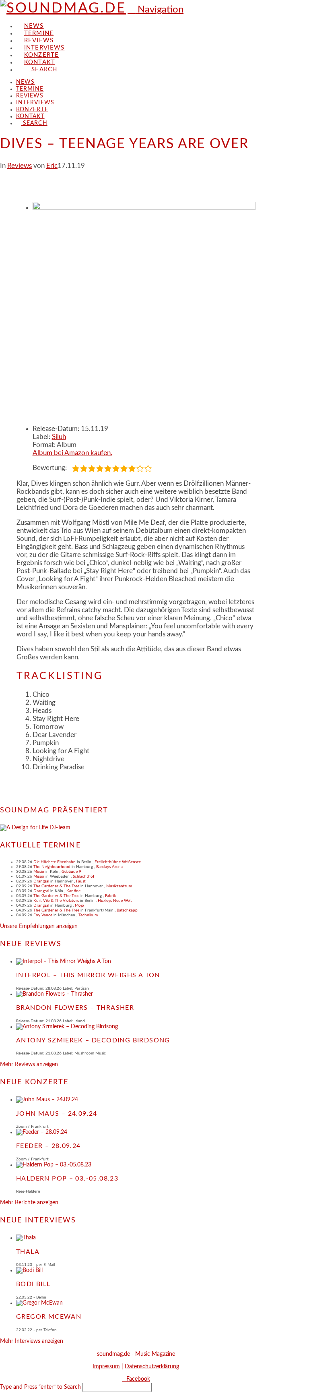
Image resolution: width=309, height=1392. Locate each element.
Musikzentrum (119, 886)
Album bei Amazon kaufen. (72, 453)
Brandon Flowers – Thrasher (75, 1008)
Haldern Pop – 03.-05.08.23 (67, 1178)
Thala (27, 1252)
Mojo (79, 905)
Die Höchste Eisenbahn (54, 862)
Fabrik (110, 896)
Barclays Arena (109, 867)
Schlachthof (84, 876)
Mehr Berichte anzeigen (29, 1203)
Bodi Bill (33, 1284)
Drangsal (41, 881)
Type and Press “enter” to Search (40, 1387)
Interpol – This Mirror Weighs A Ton (88, 975)
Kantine (73, 891)
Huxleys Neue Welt (115, 901)
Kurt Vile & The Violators (56, 901)
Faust (81, 881)
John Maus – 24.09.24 (56, 1113)
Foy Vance (42, 915)
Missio (38, 872)
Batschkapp (127, 910)
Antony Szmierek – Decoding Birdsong (93, 1040)
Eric (52, 165)
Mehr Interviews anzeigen (31, 1341)
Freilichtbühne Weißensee (118, 862)
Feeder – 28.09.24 (48, 1146)
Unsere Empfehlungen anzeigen (39, 926)
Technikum (88, 915)
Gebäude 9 (71, 872)
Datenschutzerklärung (152, 1366)
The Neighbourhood (51, 867)
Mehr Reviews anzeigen (29, 1064)
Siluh (59, 436)
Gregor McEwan (48, 1316)
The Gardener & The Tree (56, 886)
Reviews (19, 165)
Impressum (106, 1366)
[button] (155, 9)
